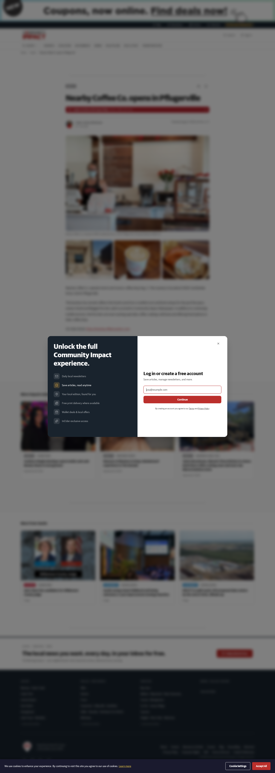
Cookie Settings (237, 766)
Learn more (125, 766)
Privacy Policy (203, 408)
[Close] (218, 344)
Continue (182, 399)
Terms (191, 408)
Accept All (261, 766)
